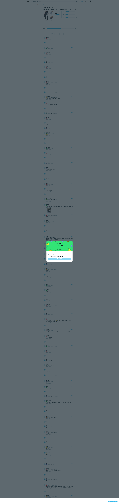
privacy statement (37, 498)
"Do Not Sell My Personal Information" (112, 498)
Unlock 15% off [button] (59, 258)
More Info (116, 501)
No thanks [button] (59, 260)
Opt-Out (112, 501)
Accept (109, 501)
